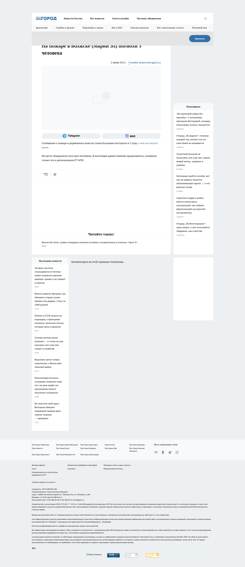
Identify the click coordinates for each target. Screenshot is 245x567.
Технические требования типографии (82, 465)
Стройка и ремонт (65, 27)
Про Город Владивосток (65, 454)
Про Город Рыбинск (88, 448)
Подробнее (106, 522)
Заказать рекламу (139, 27)
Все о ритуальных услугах (170, 27)
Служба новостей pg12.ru (144, 62)
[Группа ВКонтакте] (155, 452)
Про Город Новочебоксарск (67, 445)
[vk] (46, 174)
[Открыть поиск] (205, 18)
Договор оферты (38, 465)
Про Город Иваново (137, 445)
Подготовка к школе (93, 27)
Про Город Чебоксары (40, 445)
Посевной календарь (203, 27)
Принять (200, 38)
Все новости (97, 18)
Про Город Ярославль (89, 445)
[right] (210, 27)
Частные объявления (149, 18)
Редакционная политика (113, 469)
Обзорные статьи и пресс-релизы (117, 465)
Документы (42, 27)
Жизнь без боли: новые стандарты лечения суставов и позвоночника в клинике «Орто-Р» (90, 244)
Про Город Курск (62, 448)
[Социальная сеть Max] (131, 136)
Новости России (73, 18)
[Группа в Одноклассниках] (162, 452)
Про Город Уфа (111, 448)
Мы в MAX (117, 27)
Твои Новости (37, 448)
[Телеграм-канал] (71, 136)
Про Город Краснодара (89, 454)
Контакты (71, 469)
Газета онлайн (120, 18)
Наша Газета (110, 445)
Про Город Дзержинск (40, 454)
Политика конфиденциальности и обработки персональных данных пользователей (65, 526)
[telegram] (56, 174)
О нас (34, 469)
